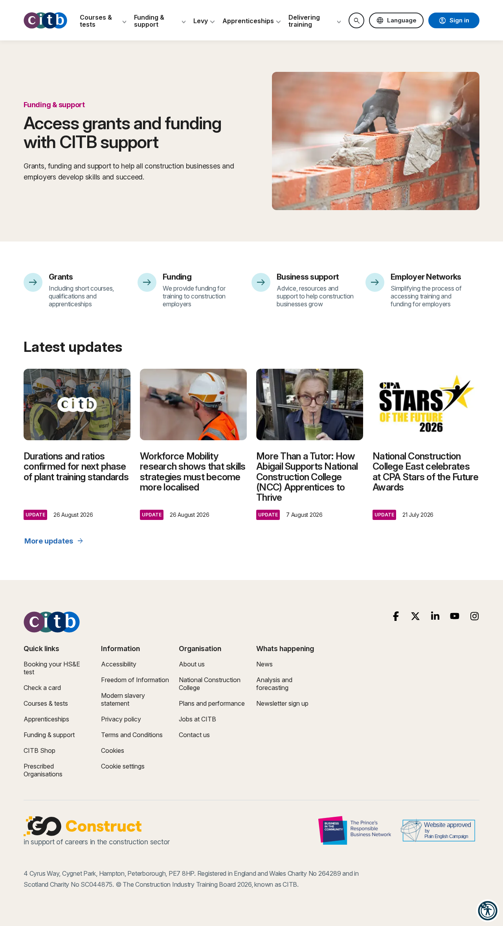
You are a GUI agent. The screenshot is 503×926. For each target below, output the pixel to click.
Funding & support (49, 735)
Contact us (194, 735)
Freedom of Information (135, 680)
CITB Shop (39, 750)
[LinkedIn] (435, 616)
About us (192, 664)
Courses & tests (46, 703)
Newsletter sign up (282, 703)
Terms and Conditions (132, 735)
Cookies (112, 750)
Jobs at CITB (197, 719)
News (264, 664)
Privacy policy (121, 719)
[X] (415, 616)
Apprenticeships (46, 719)
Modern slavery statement (123, 699)
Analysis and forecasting (274, 684)
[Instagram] (474, 616)
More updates (54, 541)
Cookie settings (123, 766)
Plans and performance (212, 703)
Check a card (42, 688)
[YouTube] (455, 616)
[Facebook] (396, 616)
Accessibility (118, 664)
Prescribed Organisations (43, 770)
